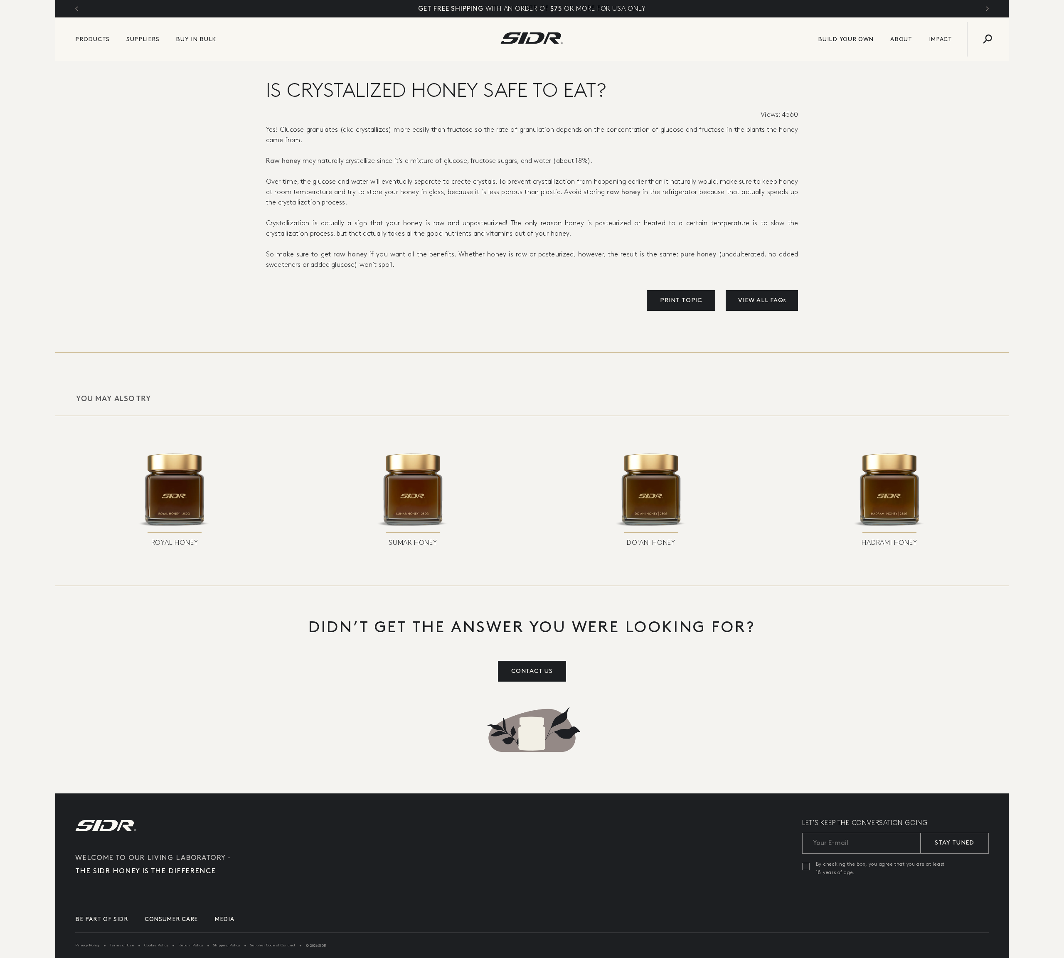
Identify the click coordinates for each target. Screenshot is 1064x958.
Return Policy (190, 945)
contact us (532, 671)
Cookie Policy (156, 945)
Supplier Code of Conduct (273, 945)
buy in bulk (196, 39)
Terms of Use (122, 945)
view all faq (762, 300)
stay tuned (954, 843)
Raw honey (283, 161)
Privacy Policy (87, 945)
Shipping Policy (226, 945)
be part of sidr (101, 919)
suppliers (142, 39)
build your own (846, 39)
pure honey (698, 254)
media (224, 919)
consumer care (171, 919)
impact (940, 39)
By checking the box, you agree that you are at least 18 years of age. (880, 868)
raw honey (623, 192)
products (92, 39)
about (901, 39)
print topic (681, 300)
